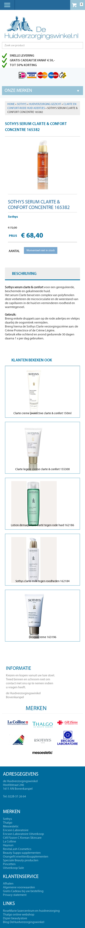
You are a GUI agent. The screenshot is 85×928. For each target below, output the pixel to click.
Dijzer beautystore (15, 918)
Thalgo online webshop (18, 914)
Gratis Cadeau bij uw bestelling (23, 891)
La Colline (9, 841)
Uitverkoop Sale (13, 868)
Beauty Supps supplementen (22, 853)
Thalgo (7, 822)
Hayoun (8, 845)
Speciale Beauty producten (20, 860)
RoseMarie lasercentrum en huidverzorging (31, 911)
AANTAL (14, 251)
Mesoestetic (11, 826)
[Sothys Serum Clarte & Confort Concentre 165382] (42, 164)
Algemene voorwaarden (19, 887)
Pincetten (9, 864)
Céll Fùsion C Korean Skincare (22, 837)
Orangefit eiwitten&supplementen (25, 856)
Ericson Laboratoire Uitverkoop (23, 834)
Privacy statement (14, 895)
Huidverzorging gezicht (45, 104)
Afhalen (8, 883)
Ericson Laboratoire (15, 830)
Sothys (21, 104)
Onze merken (18, 90)
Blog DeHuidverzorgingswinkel (23, 922)
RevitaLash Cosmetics (17, 849)
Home (11, 104)
